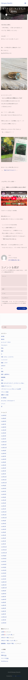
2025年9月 (3, 418)
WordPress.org (4, 661)
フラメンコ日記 (4, 392)
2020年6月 (3, 564)
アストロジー (4, 345)
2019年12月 (3, 582)
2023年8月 (3, 453)
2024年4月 (3, 430)
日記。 (8, 18)
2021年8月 (3, 523)
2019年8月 (3, 593)
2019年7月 (3, 596)
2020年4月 (3, 570)
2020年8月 (3, 558)
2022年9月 (3, 485)
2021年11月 (3, 514)
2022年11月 (3, 479)
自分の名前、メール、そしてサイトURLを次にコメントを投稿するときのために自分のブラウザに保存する (14, 303)
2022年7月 (3, 491)
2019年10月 (4, 587)
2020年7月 (3, 561)
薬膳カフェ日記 (4, 394)
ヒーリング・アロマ (6, 342)
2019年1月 (3, 614)
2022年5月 (3, 497)
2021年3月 (3, 538)
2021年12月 (3, 511)
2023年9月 (3, 450)
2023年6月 (3, 459)
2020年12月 (4, 546)
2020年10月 (4, 552)
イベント (3, 403)
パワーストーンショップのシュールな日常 (11, 389)
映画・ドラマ (4, 362)
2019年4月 (3, 605)
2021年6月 (3, 529)
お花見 (2, 631)
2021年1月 (3, 544)
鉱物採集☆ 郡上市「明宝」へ (8, 643)
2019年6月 (3, 599)
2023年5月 (3, 462)
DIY (2, 368)
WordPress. (19, 676)
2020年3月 (3, 573)
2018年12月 (3, 617)
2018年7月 (3, 620)
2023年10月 (4, 447)
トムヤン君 (9, 634)
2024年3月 (3, 433)
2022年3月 (3, 503)
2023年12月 (3, 441)
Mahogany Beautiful (6, 3)
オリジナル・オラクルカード (8, 400)
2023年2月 (3, 471)
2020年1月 (3, 579)
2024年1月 (3, 438)
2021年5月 (3, 532)
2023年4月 (3, 465)
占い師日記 (3, 397)
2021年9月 (3, 520)
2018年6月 (3, 622)
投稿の (3, 655)
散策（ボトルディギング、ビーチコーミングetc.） (13, 383)
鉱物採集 (3, 377)
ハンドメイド (4, 359)
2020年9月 (3, 555)
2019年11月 (3, 585)
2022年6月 (3, 494)
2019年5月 (3, 602)
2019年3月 (3, 608)
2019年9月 (3, 590)
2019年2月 (3, 611)
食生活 (2, 339)
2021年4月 (3, 535)
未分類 (2, 336)
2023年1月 (3, 473)
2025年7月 (3, 424)
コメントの (4, 658)
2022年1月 (3, 509)
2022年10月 (4, 482)
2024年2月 (3, 436)
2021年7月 (3, 526)
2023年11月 (3, 444)
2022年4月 (3, 500)
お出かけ (3, 365)
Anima (13, 676)
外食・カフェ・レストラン (7, 356)
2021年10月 (3, 517)
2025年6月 (3, 427)
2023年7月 (3, 456)
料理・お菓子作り (5, 374)
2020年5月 (3, 567)
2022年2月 (3, 506)
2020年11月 (3, 549)
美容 (2, 371)
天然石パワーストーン (6, 386)
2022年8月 (3, 488)
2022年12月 (3, 476)
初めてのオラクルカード (10, 170)
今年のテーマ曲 (4, 637)
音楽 (2, 380)
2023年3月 (3, 468)
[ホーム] (4, 18)
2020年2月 (3, 576)
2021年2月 (3, 541)
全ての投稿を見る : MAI (15, 260)
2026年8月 (3, 415)
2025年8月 (3, 421)
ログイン (3, 652)
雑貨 (2, 351)
